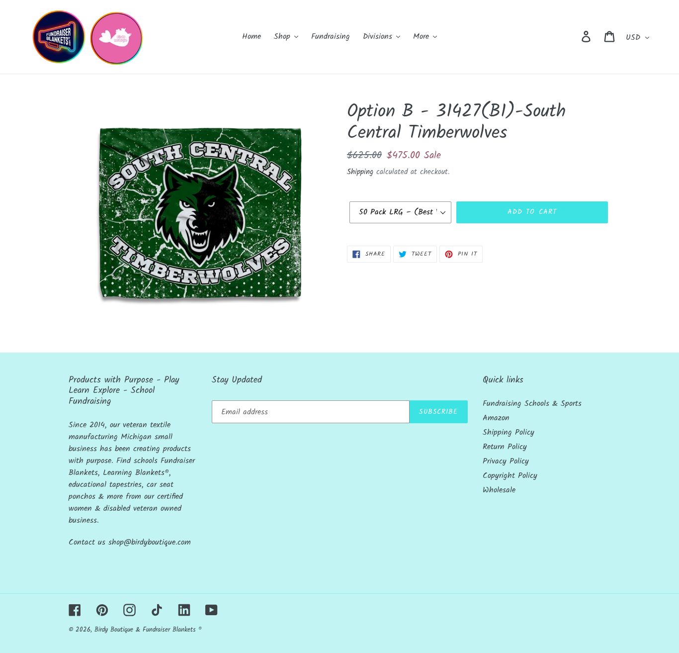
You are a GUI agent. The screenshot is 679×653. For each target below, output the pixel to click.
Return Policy (505, 447)
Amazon (496, 418)
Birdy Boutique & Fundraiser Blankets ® (148, 630)
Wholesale (499, 490)
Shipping (360, 172)
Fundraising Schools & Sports (532, 403)
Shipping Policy (508, 432)
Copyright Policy (510, 475)
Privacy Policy (506, 461)
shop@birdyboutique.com (149, 542)
